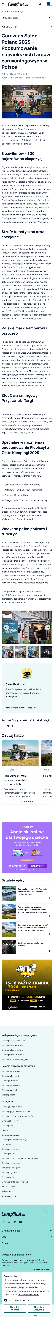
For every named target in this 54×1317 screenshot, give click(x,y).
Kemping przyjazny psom (12, 1149)
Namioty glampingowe (11, 1167)
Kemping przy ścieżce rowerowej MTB (17, 1116)
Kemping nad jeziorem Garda (13, 1040)
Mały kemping (7, 1191)
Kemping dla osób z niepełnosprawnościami (20, 1158)
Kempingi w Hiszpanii (10, 1076)
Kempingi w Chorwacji (11, 1085)
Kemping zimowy (8, 1177)
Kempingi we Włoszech (11, 1071)
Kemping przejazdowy (10, 1125)
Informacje (40, 77)
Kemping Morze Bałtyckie (12, 1045)
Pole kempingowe (9, 1186)
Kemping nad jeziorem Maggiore (15, 1059)
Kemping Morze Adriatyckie (13, 1054)
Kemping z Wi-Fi (8, 1153)
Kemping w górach (9, 1172)
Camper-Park (7, 1144)
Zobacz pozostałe (9, 1095)
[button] (27, 26)
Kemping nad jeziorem (11, 1163)
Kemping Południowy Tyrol (12, 1050)
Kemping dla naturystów (12, 1106)
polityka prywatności (28, 1294)
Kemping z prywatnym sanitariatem (16, 1111)
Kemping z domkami (10, 1196)
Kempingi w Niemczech (11, 1080)
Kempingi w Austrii (9, 1090)
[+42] (46, 652)
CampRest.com (15, 77)
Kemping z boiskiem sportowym (15, 1139)
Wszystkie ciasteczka (18, 1300)
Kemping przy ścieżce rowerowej (15, 1182)
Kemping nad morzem (10, 1135)
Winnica (5, 1130)
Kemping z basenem (10, 1121)
